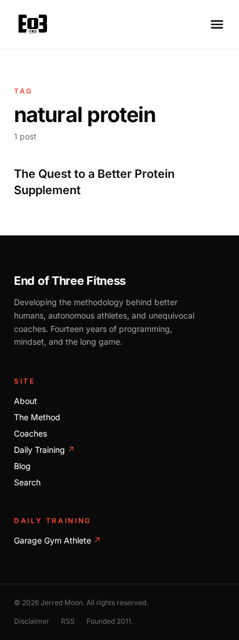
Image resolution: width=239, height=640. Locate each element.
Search (27, 482)
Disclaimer (31, 621)
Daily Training (44, 450)
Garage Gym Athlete (57, 540)
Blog (22, 466)
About (25, 401)
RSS (68, 621)
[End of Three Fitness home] (33, 24)
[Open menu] (217, 24)
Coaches (30, 433)
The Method (37, 417)
